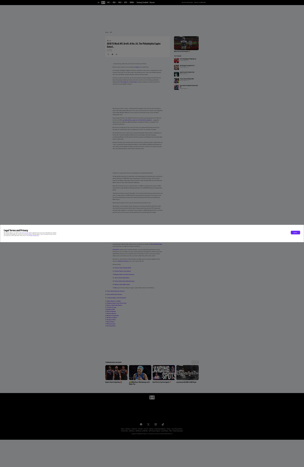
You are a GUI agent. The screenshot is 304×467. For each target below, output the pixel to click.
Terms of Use (25, 233)
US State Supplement (34, 235)
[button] (295, 232)
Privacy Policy (28, 234)
